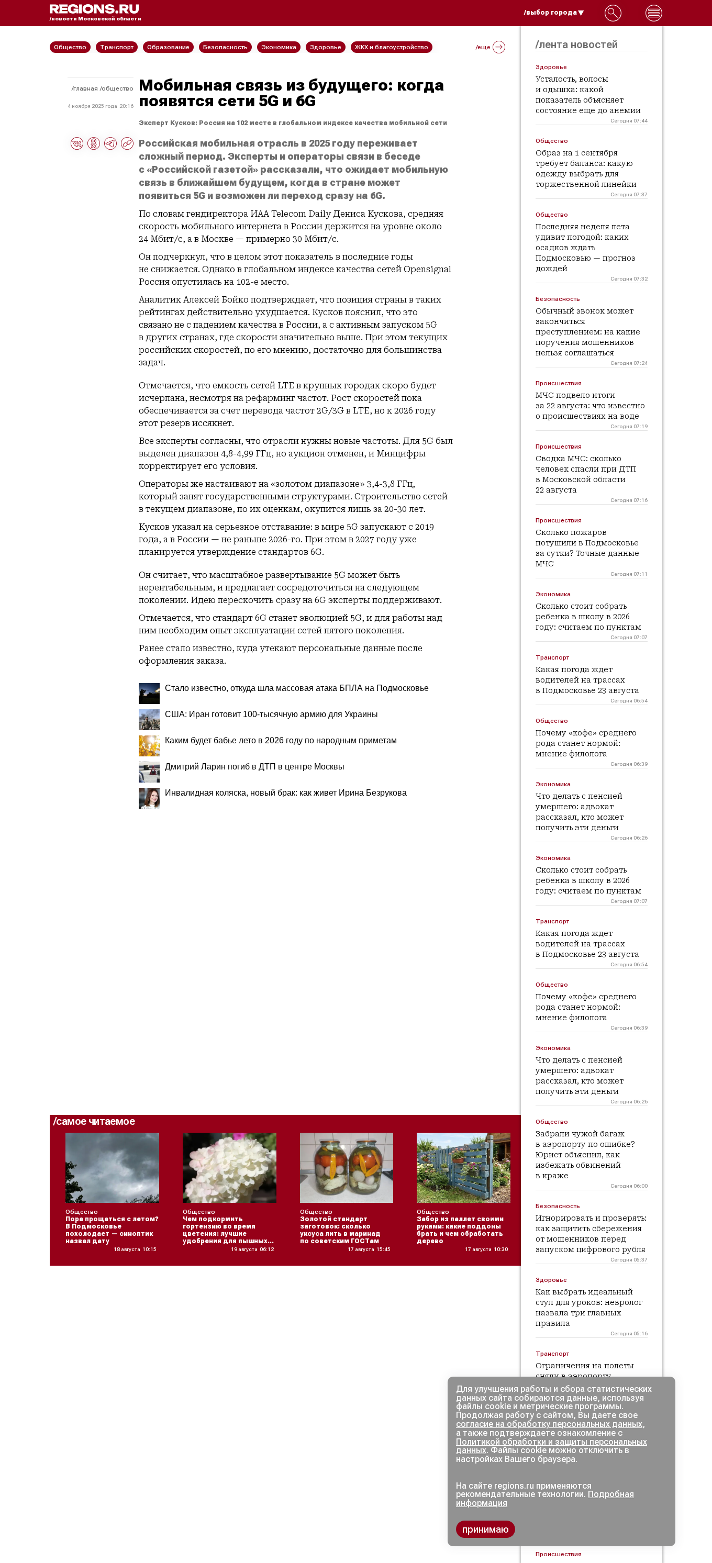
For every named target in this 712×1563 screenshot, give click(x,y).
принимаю (485, 1529)
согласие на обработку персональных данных (549, 1424)
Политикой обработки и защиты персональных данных (551, 1446)
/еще (483, 47)
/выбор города (550, 12)
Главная (85, 88)
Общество (118, 88)
